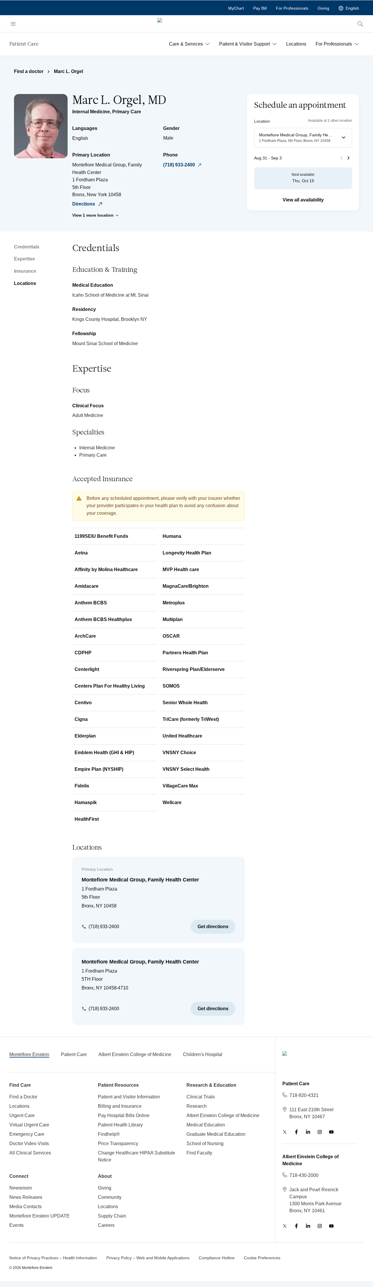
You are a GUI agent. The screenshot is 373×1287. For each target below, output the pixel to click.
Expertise (24, 258)
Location (262, 121)
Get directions (213, 926)
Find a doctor (28, 71)
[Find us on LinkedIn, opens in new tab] (308, 1132)
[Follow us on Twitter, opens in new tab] (284, 1132)
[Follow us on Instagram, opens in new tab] (319, 1132)
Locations (25, 283)
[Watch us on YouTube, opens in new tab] (331, 1132)
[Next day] (348, 157)
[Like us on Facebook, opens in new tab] (296, 1132)
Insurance (25, 271)
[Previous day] (341, 157)
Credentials (26, 246)
